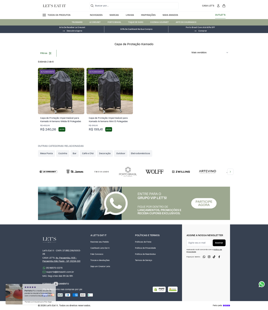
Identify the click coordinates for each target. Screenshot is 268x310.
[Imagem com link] (134, 203)
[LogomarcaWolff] (154, 171)
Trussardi (77, 22)
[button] (72, 30)
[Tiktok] (214, 256)
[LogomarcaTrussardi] (101, 171)
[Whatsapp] (204, 256)
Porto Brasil (114, 22)
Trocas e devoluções (100, 260)
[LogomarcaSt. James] (74, 171)
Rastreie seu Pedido (99, 242)
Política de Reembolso (145, 254)
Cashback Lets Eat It (100, 248)
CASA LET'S (208, 5)
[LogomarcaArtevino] (207, 171)
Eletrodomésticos (140, 153)
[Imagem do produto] (61, 91)
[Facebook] (219, 256)
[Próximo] (230, 172)
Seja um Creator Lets (100, 266)
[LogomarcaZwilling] (181, 171)
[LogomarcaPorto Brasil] (128, 171)
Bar (74, 153)
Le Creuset (95, 22)
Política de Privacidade (145, 248)
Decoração (105, 153)
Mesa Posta (46, 153)
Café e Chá (88, 153)
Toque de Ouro (135, 22)
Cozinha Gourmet (159, 22)
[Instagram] (209, 256)
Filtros (43, 53)
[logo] (54, 5)
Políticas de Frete (143, 242)
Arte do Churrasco (186, 22)
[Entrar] (218, 5)
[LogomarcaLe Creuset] (48, 171)
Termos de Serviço (143, 260)
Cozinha (62, 153)
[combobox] (134, 5)
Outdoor (120, 153)
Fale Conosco (96, 254)
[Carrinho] (224, 5)
